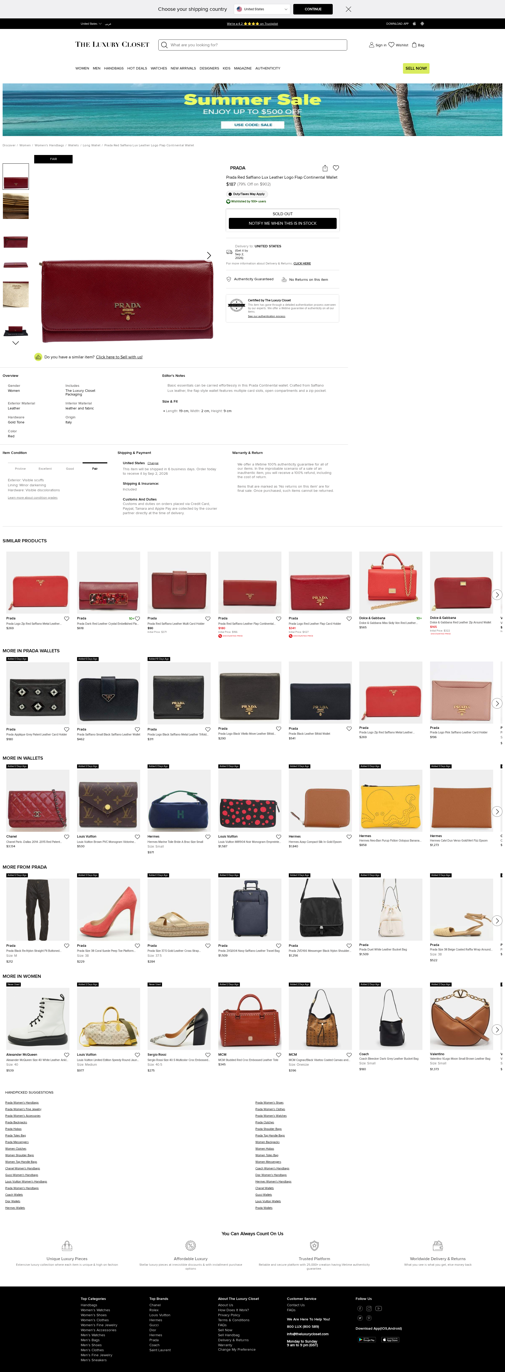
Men (96, 68)
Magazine (243, 68)
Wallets (73, 145)
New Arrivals (183, 68)
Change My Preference (237, 1349)
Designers (209, 68)
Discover (9, 145)
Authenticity (267, 68)
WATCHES (159, 68)
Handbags (114, 68)
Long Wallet (91, 145)
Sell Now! (416, 68)
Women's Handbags (49, 145)
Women (82, 68)
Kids (226, 68)
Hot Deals (137, 68)
